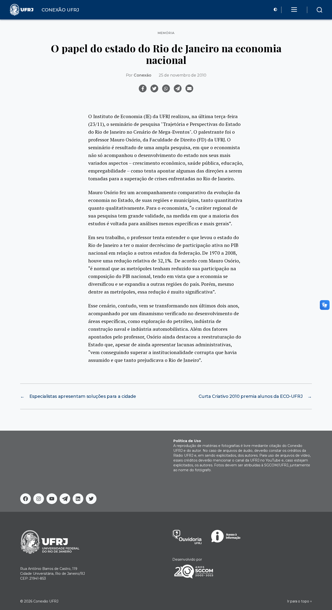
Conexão (142, 75)
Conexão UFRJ (45, 601)
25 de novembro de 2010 (182, 75)
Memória (166, 33)
